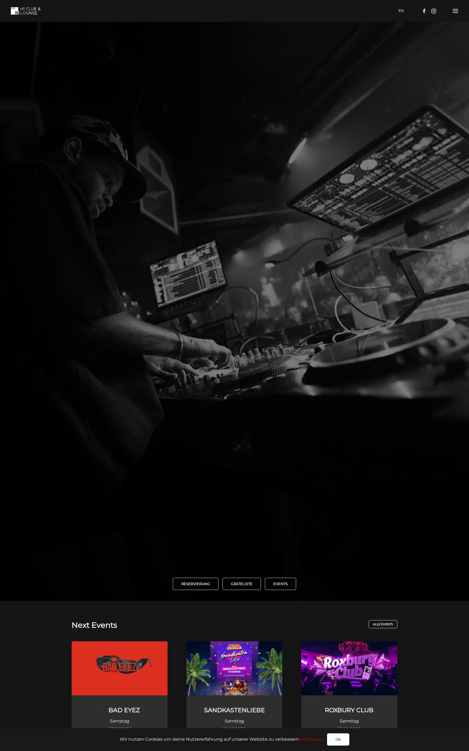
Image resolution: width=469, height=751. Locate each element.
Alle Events (383, 624)
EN (401, 10)
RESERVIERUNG (195, 584)
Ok (338, 739)
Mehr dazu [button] (311, 739)
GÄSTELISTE (241, 584)
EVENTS (280, 584)
